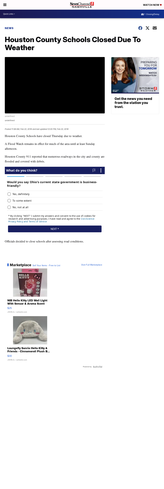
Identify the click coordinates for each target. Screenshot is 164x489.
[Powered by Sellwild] (97, 367)
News (9, 28)
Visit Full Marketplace (91, 265)
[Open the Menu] (4, 5)
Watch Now (151, 4)
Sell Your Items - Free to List (46, 265)
